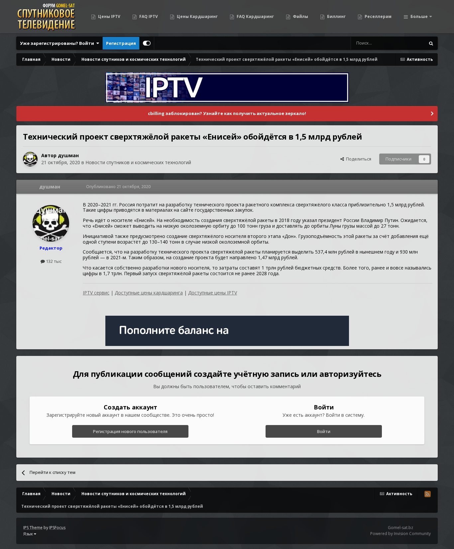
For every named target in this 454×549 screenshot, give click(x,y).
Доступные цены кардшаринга (149, 292)
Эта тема (407, 43)
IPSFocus (57, 527)
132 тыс (53, 261)
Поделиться (357, 159)
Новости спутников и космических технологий (138, 162)
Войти (323, 431)
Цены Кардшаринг (197, 16)
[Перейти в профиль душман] (30, 159)
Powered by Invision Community (400, 533)
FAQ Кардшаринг (255, 16)
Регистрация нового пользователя (130, 431)
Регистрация (121, 43)
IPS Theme (33, 527)
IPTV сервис (96, 292)
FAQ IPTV (148, 16)
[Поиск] (431, 43)
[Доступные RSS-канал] (427, 494)
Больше (419, 16)
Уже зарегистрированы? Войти (58, 43)
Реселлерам (378, 16)
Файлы (300, 16)
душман (68, 155)
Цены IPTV (108, 16)
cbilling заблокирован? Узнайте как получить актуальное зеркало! (227, 113)
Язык (28, 534)
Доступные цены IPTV (212, 292)
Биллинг (336, 16)
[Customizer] (147, 43)
